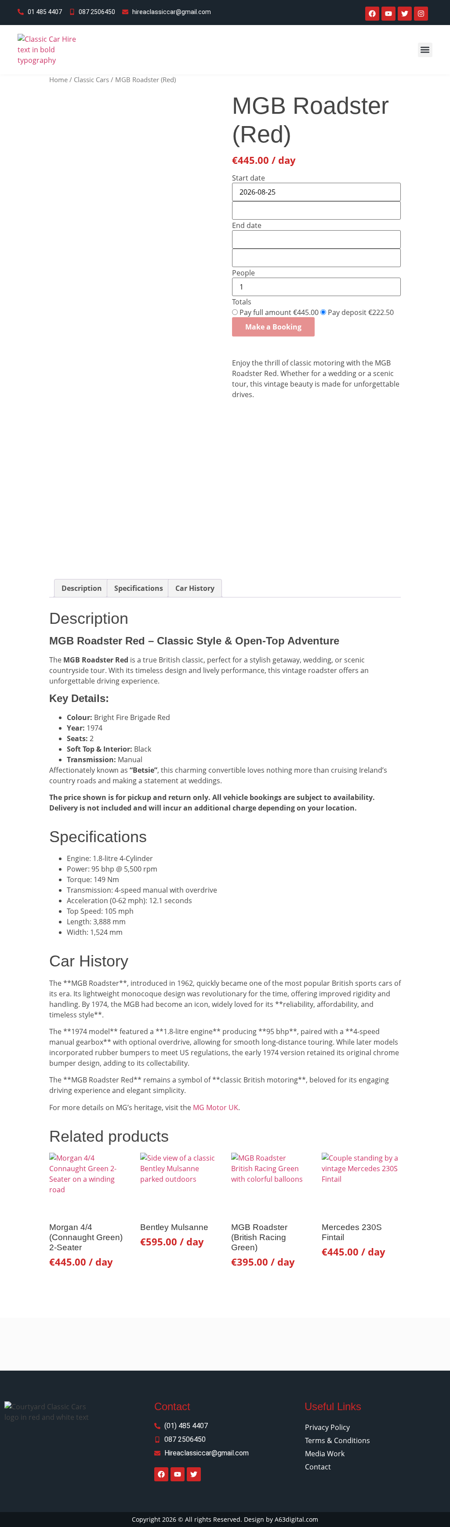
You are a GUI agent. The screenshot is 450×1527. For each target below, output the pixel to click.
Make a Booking (273, 327)
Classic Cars (91, 79)
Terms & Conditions (337, 1440)
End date (246, 225)
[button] (425, 50)
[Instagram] (421, 14)
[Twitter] (405, 14)
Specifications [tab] (138, 588)
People (243, 272)
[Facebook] (372, 14)
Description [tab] (82, 588)
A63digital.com (296, 1519)
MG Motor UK (215, 1107)
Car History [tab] (194, 588)
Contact (318, 1467)
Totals (241, 301)
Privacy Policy (327, 1427)
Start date (248, 177)
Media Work (325, 1453)
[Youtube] (388, 14)
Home (58, 79)
